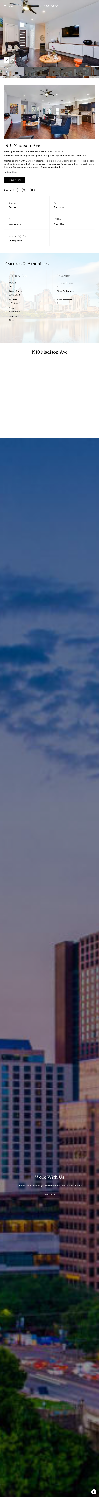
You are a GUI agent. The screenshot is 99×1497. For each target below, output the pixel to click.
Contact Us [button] (49, 1194)
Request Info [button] (14, 180)
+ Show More (11, 172)
